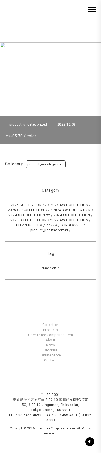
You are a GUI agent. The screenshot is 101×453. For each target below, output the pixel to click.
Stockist (50, 350)
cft (54, 268)
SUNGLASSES (72, 225)
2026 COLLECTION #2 (28, 205)
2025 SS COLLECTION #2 (29, 210)
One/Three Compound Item (50, 335)
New (45, 268)
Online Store (50, 355)
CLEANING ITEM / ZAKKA (37, 225)
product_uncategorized (45, 164)
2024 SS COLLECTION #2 (29, 215)
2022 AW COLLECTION (69, 220)
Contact (50, 360)
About (51, 340)
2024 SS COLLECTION (72, 215)
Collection (50, 325)
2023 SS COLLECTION (28, 220)
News (50, 345)
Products (50, 330)
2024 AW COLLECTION (72, 210)
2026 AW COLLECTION (69, 205)
